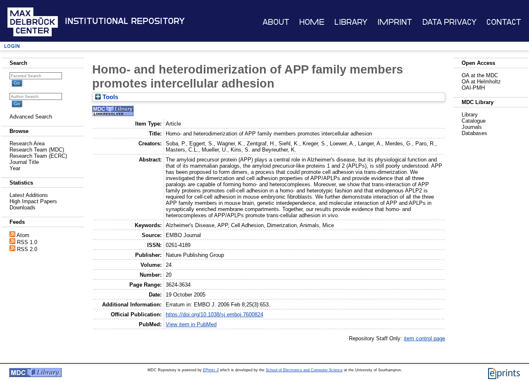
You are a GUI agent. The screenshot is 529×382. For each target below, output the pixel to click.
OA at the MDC (480, 75)
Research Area (27, 143)
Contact (503, 22)
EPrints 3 (211, 370)
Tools (109, 97)
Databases (474, 133)
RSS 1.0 (27, 242)
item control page (424, 338)
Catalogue (474, 121)
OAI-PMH (473, 88)
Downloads (23, 207)
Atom (23, 235)
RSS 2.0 (27, 249)
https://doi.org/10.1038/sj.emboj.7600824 (214, 314)
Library (350, 22)
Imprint (394, 22)
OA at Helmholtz (481, 81)
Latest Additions (29, 195)
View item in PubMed (191, 324)
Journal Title (24, 162)
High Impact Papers (33, 201)
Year (15, 168)
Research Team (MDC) (37, 150)
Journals (472, 127)
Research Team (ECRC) (38, 156)
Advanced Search (31, 117)
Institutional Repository (125, 21)
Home (311, 22)
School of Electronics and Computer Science (304, 370)
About (275, 22)
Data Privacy (449, 22)
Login (12, 46)
